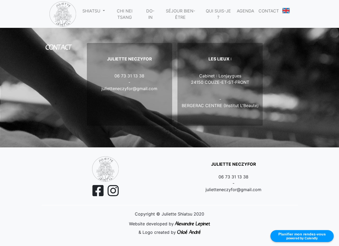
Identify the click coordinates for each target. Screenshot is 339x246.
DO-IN (150, 14)
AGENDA (245, 11)
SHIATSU (92, 11)
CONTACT (268, 11)
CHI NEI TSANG (124, 14)
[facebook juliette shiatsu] (98, 193)
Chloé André (189, 231)
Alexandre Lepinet (192, 223)
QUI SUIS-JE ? (218, 14)
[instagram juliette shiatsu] (113, 193)
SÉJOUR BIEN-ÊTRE (180, 14)
